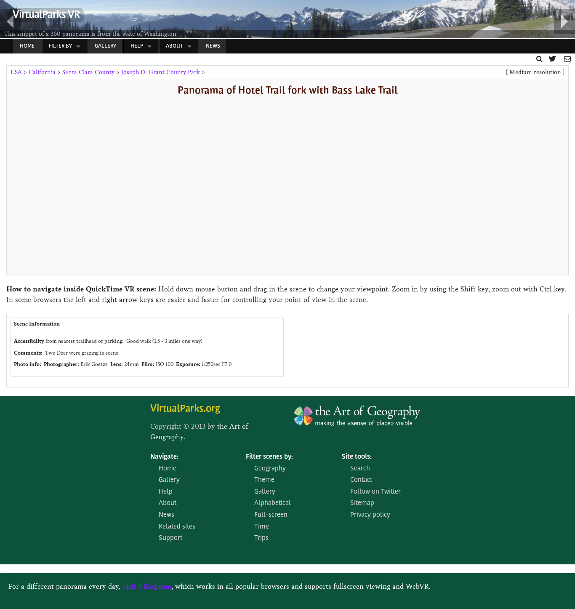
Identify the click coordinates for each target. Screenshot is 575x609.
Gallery (105, 46)
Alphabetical (272, 503)
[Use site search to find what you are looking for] (539, 59)
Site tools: (357, 457)
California (42, 72)
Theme (264, 480)
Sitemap (362, 503)
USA (16, 72)
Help (136, 46)
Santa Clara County (88, 72)
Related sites (177, 527)
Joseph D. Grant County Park (160, 72)
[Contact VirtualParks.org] (567, 59)
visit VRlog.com (146, 586)
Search (360, 468)
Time (261, 527)
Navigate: (164, 457)
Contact (361, 480)
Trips (261, 538)
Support (170, 538)
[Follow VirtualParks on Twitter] (553, 59)
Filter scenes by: (269, 457)
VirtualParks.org (185, 409)
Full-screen (271, 515)
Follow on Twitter (375, 492)
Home (27, 46)
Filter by (60, 46)
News (213, 46)
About (174, 46)
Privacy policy (370, 515)
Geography (270, 468)
